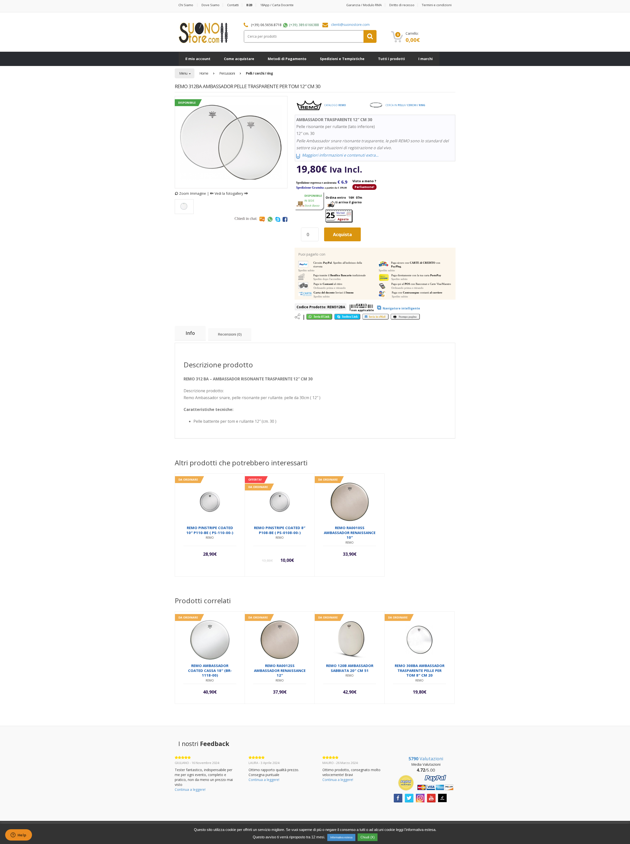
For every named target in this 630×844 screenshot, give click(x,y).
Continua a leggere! (190, 789)
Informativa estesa (341, 837)
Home (203, 73)
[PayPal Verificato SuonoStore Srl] (425, 782)
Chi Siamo (185, 5)
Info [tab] (190, 333)
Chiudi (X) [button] (368, 837)
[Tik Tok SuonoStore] (442, 797)
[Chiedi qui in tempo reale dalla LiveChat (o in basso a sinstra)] (262, 219)
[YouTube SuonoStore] (431, 797)
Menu (183, 73)
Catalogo (334, 105)
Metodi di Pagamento (287, 58)
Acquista (342, 234)
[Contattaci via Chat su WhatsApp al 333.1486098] (270, 219)
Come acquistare (239, 58)
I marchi (425, 58)
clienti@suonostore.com (350, 24)
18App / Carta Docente (277, 5)
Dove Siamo (211, 5)
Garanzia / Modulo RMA (364, 5)
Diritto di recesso (401, 5)
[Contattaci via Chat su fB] (285, 219)
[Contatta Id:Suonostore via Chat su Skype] (277, 219)
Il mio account (197, 58)
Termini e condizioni (437, 5)
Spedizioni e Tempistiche (342, 58)
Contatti (233, 5)
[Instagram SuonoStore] (420, 797)
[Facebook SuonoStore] (398, 797)
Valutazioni (426, 759)
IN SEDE (313, 200)
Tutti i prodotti (391, 58)
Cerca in (405, 105)
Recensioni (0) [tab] (230, 334)
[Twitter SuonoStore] (409, 797)
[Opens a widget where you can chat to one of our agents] (18, 835)
